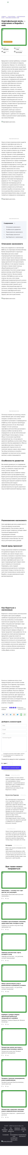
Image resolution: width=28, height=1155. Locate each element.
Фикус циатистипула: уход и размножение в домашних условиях (13, 984)
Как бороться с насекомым (14, 237)
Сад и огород (8, 41)
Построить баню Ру (14, 4)
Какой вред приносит (13, 234)
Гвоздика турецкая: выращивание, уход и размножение (13, 1079)
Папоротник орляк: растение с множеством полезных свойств (12, 1048)
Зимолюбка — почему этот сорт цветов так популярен (12, 891)
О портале (6, 1134)
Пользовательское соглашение (14, 1136)
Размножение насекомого (14, 232)
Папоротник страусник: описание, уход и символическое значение (12, 1110)
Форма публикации (23, 1129)
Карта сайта (14, 1139)
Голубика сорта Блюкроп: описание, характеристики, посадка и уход (13, 922)
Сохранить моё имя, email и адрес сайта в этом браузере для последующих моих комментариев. (13, 755)
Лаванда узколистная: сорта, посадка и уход (11, 953)
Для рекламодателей (4, 1129)
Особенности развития (13, 229)
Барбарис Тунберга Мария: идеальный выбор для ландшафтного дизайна (10, 1016)
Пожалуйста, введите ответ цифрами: (13, 759)
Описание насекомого (13, 227)
